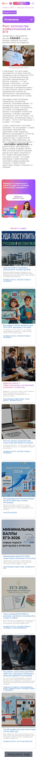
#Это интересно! (24, 741)
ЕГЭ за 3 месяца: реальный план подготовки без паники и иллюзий (18, 442)
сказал (15, 38)
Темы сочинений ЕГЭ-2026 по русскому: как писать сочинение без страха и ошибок (19, 616)
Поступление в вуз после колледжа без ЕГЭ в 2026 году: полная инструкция (18, 500)
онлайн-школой (16, 144)
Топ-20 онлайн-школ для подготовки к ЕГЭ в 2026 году (19, 730)
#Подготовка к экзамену (17, 280)
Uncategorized (10, 513)
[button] (21, 3)
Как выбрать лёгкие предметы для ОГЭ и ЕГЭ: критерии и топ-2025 (18, 326)
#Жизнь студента (11, 687)
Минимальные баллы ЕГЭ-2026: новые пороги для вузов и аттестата (19, 557)
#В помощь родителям (13, 399)
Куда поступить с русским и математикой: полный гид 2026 (16, 269)
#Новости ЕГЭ (9, 12)
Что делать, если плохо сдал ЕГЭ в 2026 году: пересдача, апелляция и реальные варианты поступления (18, 674)
